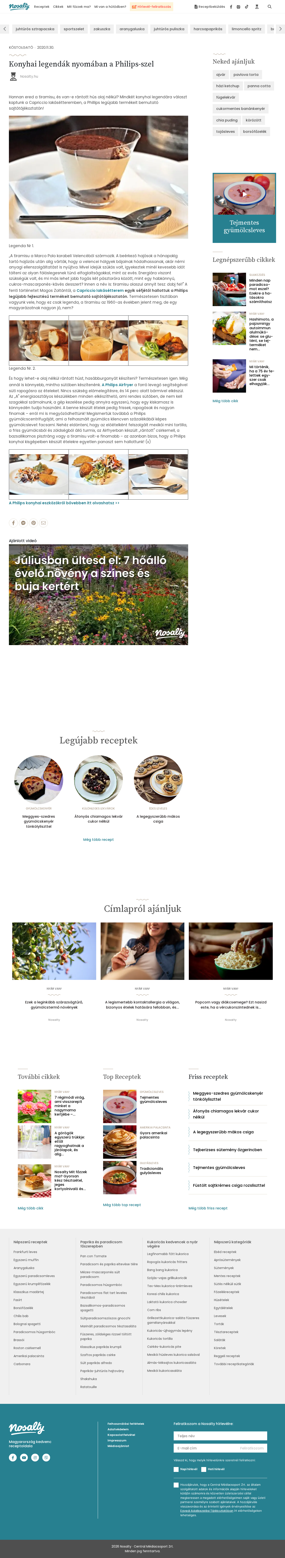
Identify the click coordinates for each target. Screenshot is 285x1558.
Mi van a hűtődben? (110, 6)
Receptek (41, 6)
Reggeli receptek (227, 1356)
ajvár (220, 74)
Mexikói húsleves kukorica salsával (173, 1354)
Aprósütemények (227, 1260)
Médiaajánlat (118, 1446)
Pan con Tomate (93, 1256)
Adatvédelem (118, 1429)
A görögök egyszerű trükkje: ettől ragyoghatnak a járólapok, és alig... (70, 1143)
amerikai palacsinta (155, 1127)
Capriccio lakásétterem (100, 290)
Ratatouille (88, 1387)
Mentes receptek (227, 1276)
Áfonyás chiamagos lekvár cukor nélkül (98, 819)
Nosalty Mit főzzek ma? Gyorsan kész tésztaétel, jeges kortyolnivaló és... (71, 1180)
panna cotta (259, 86)
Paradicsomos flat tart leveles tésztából (103, 1295)
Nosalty (54, 1020)
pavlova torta (246, 74)
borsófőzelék (255, 131)
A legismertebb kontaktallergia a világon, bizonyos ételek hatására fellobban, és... (142, 1005)
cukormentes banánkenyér (240, 108)
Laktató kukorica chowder (167, 1302)
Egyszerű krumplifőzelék (32, 1284)
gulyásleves (149, 1163)
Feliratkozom (252, 1448)
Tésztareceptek (226, 1332)
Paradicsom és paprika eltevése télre (109, 1264)
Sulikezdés (257, 275)
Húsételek (221, 1300)
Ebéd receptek (225, 1252)
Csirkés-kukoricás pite (164, 1346)
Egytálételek (223, 1308)
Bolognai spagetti (27, 1324)
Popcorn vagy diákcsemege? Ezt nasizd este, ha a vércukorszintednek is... (231, 1005)
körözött (253, 120)
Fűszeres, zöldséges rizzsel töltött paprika (106, 1336)
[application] (98, 594)
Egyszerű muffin (26, 1260)
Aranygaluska (24, 1268)
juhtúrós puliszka (169, 29)
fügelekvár (225, 97)
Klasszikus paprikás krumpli (100, 1347)
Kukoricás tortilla (160, 1338)
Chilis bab (21, 1316)
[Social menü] (239, 6)
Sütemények (224, 1268)
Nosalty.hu (29, 76)
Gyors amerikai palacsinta (153, 1135)
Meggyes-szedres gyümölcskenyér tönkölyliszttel (38, 821)
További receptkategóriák (234, 1364)
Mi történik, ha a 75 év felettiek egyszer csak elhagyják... (261, 375)
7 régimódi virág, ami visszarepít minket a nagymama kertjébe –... (70, 1106)
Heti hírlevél (216, 1469)
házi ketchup (227, 86)
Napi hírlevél (188, 1469)
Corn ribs (154, 1310)
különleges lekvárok (98, 808)
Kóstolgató (21, 47)
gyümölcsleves (152, 1092)
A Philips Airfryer (117, 384)
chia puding (227, 120)
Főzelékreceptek (226, 1292)
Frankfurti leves (25, 1252)
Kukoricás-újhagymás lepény (169, 1330)
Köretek (220, 1348)
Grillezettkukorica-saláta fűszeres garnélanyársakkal (173, 1320)
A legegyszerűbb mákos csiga (158, 819)
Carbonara (22, 1364)
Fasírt (18, 1300)
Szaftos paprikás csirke (98, 1355)
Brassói (19, 1340)
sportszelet (74, 29)
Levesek (220, 1316)
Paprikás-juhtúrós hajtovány (102, 1371)
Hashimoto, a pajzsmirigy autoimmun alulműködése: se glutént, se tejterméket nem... (261, 334)
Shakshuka (88, 1379)
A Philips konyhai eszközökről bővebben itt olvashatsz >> (64, 503)
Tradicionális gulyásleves (151, 1170)
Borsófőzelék (23, 1308)
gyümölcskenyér (39, 808)
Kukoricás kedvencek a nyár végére (172, 1244)
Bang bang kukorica (162, 1270)
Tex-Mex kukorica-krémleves (169, 1286)
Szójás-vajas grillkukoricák (167, 1278)
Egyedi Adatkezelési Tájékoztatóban (206, 1511)
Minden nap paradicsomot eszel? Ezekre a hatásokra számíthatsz (260, 291)
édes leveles (158, 808)
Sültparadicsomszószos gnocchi (105, 1318)
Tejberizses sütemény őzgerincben (227, 1149)
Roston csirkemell (27, 1348)
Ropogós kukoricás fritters (167, 1262)
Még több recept (98, 839)
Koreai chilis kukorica (163, 1294)
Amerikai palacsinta (29, 1356)
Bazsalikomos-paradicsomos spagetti (102, 1307)
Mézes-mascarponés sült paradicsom (100, 1274)
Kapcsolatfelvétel (121, 1435)
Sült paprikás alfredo (96, 1363)
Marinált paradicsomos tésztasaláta (108, 1326)
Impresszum (117, 1440)
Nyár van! (256, 314)
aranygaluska (132, 29)
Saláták (219, 1340)
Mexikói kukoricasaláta (164, 1370)
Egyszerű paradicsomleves (34, 1276)
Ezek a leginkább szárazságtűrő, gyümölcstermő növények (54, 1005)
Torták (219, 1324)
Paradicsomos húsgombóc (34, 1332)
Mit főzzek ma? (79, 6)
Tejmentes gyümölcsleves (153, 1099)
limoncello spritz (246, 29)
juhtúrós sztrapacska (35, 29)
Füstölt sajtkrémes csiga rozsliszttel (229, 1185)
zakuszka (102, 29)
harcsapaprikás (208, 29)
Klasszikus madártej (29, 1292)
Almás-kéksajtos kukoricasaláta (171, 1362)
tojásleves (225, 131)
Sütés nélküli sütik (227, 1284)
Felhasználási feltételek (126, 1424)
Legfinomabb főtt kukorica (168, 1254)
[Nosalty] (19, 6)
